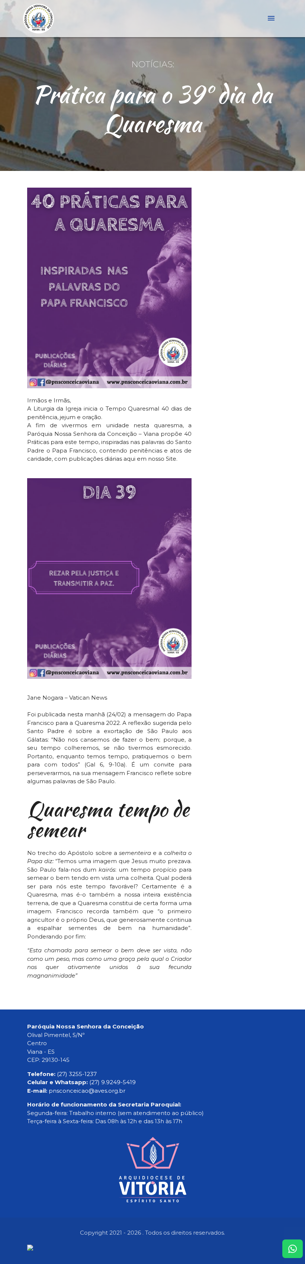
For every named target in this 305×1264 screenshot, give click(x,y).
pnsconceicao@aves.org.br (87, 1090)
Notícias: (152, 64)
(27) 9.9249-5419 (112, 1082)
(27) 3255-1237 (77, 1073)
